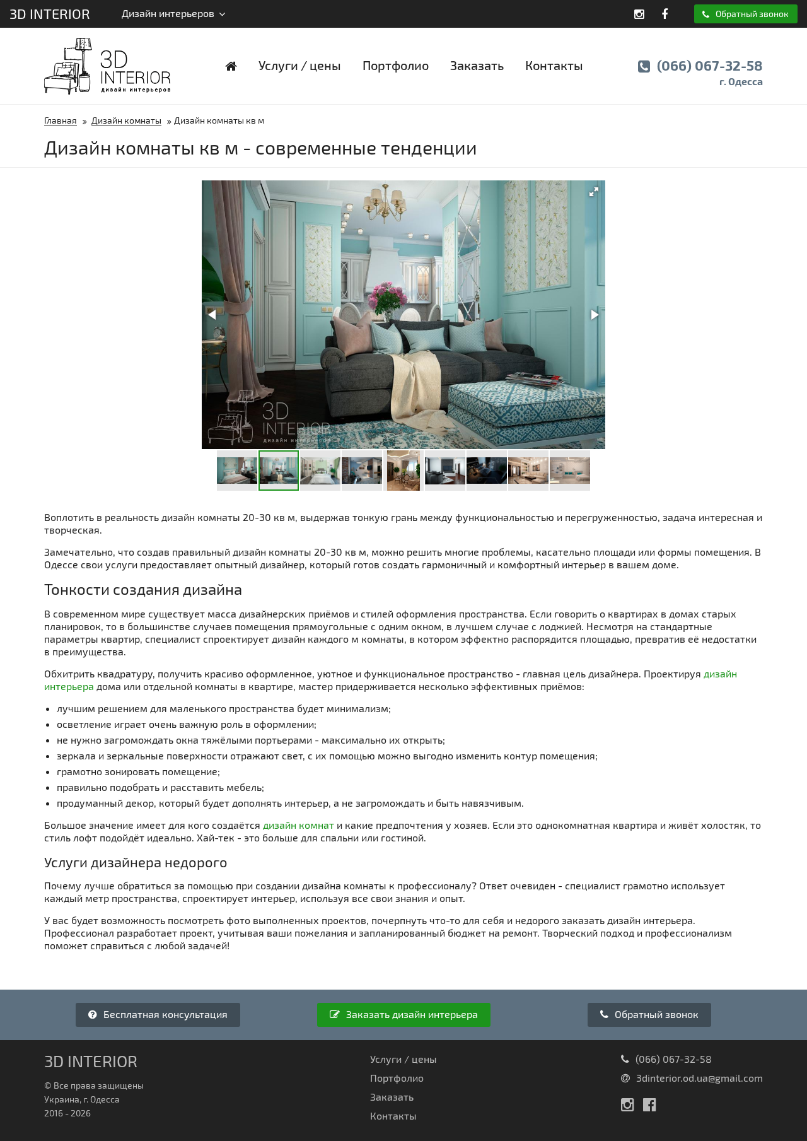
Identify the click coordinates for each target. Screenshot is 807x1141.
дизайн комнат (298, 825)
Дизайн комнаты (126, 120)
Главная (60, 120)
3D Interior (49, 13)
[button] (594, 192)
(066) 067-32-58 (708, 72)
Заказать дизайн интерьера (411, 1014)
